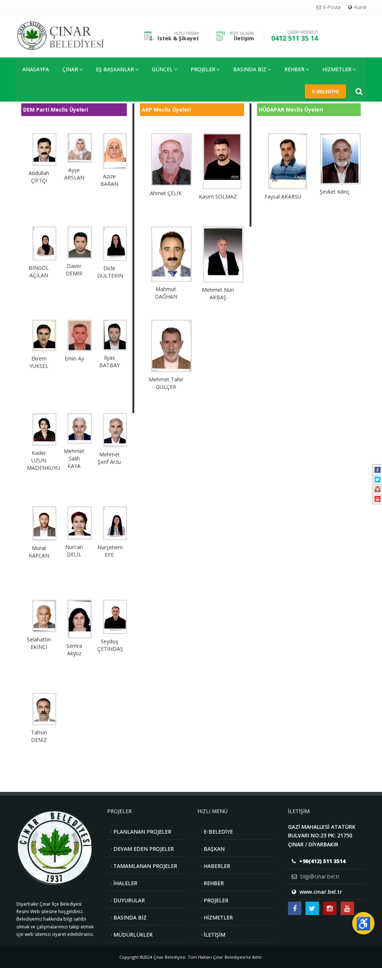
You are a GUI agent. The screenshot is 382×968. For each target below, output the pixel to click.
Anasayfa (35, 69)
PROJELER (203, 69)
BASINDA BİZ (130, 917)
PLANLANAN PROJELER (142, 831)
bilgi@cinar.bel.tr (319, 876)
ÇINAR (70, 69)
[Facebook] (377, 469)
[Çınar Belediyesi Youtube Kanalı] (347, 908)
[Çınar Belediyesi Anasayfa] (66, 35)
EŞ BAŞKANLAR (115, 69)
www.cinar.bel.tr (321, 891)
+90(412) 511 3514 (322, 861)
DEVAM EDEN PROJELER (143, 848)
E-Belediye (325, 91)
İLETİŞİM (214, 934)
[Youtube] (377, 498)
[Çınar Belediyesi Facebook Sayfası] (294, 908)
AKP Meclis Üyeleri (166, 109)
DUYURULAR (129, 900)
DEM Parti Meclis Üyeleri (55, 109)
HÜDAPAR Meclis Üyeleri (291, 109)
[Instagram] (377, 489)
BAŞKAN (214, 848)
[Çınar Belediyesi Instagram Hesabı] (329, 908)
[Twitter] (377, 479)
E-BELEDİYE (218, 831)
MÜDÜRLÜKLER (133, 934)
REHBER (294, 69)
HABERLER (217, 865)
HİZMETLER (336, 69)
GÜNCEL (162, 69)
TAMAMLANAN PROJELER (145, 865)
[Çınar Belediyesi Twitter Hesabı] (312, 908)
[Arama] (359, 91)
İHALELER (125, 883)
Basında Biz (249, 69)
